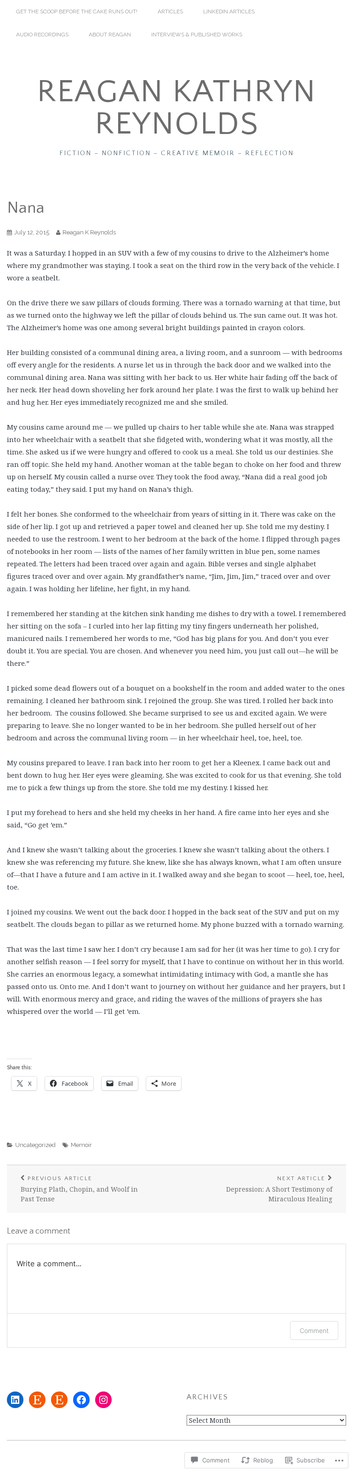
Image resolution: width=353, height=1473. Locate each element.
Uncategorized (35, 1144)
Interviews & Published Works (196, 34)
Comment (314, 1330)
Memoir (81, 1144)
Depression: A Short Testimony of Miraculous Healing (279, 1189)
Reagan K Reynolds (89, 232)
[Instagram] (103, 1399)
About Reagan (110, 34)
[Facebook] (81, 1399)
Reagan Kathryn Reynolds (176, 108)
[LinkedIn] (15, 1399)
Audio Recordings (42, 34)
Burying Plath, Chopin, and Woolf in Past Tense (79, 1189)
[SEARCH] (335, 11)
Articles (170, 11)
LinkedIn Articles (229, 11)
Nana (26, 207)
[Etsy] (37, 1399)
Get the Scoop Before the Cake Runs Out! (76, 11)
